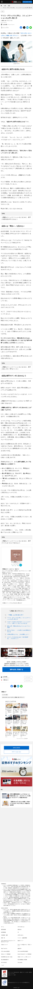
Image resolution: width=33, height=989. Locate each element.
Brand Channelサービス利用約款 (24, 954)
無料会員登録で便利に (27, 1)
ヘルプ (2, 965)
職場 (2, 11)
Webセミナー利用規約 (5, 954)
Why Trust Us (4, 948)
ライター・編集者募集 (22, 937)
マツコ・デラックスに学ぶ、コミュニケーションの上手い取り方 (19, 618)
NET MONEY (4, 962)
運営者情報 (3, 929)
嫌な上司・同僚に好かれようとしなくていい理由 (19, 626)
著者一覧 (3, 937)
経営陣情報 (3, 932)
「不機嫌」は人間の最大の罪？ (15, 615)
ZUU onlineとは (21, 926)
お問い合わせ (20, 935)
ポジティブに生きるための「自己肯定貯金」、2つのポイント (17, 637)
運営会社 (19, 929)
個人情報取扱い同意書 (22, 959)
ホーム (2, 926)
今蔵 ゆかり (5, 680)
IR (18, 932)
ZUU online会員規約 (5, 951)
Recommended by (20, 738)
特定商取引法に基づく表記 (6, 956)
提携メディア (20, 940)
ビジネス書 (4, 694)
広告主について (4, 944)
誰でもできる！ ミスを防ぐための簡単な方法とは (19, 631)
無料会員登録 (16, 747)
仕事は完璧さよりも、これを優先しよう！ (18, 634)
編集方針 (19, 948)
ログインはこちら (16, 751)
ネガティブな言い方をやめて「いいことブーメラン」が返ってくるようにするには (19, 622)
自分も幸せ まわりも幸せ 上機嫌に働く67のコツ (13, 697)
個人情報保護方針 (5, 959)
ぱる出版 (5, 24)
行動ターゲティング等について (24, 956)
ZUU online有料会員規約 (23, 951)
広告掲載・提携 (4, 935)
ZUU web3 (20, 962)
